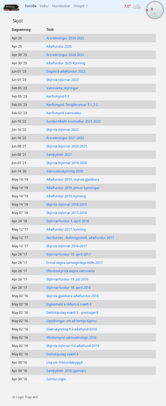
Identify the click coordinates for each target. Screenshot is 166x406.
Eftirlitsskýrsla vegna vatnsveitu (70, 271)
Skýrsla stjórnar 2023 (62, 79)
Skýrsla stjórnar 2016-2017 (66, 246)
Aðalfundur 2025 (59, 46)
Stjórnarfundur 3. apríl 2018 (67, 221)
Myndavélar (61, 6)
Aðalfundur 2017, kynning (66, 229)
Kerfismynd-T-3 (57, 96)
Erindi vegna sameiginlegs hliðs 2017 (74, 262)
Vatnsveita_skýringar (62, 88)
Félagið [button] (79, 6)
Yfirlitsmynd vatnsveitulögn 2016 (71, 337)
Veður (44, 6)
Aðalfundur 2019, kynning (66, 196)
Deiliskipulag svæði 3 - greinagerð (72, 312)
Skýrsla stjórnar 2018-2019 (66, 204)
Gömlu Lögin (56, 379)
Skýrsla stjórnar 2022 (62, 129)
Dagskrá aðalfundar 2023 (65, 71)
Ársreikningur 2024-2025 (65, 38)
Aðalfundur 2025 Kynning (65, 63)
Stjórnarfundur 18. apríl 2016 (68, 287)
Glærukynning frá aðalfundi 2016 (71, 329)
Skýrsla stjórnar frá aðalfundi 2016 (72, 346)
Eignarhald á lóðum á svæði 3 (68, 304)
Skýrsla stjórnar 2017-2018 (66, 213)
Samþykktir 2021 (59, 154)
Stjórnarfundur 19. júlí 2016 (67, 279)
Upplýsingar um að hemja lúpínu (71, 321)
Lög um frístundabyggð (64, 362)
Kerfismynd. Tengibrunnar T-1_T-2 (72, 104)
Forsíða (30, 6)
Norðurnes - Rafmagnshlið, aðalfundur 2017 (80, 237)
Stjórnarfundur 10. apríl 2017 (68, 254)
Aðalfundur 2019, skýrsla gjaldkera (72, 179)
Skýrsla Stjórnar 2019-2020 (66, 163)
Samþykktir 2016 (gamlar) (66, 370)
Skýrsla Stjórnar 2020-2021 (66, 146)
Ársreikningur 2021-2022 (65, 138)
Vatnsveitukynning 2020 (64, 171)
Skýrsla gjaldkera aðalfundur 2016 (72, 296)
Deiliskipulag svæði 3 (62, 354)
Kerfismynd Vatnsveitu (63, 113)
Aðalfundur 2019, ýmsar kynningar (72, 188)
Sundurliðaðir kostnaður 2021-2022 (73, 121)
